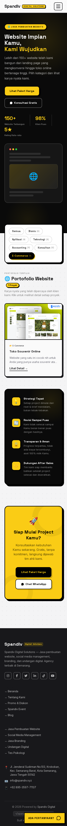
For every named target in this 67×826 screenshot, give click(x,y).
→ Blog (8, 715)
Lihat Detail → (18, 368)
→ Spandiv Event (15, 709)
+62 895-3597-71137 (23, 787)
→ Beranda (11, 691)
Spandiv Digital (46, 806)
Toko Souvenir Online (24, 351)
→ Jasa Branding (14, 740)
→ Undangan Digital (16, 746)
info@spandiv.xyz (21, 780)
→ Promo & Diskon (16, 703)
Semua (16, 231)
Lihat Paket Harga (22, 91)
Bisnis (33, 231)
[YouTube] (52, 675)
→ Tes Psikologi (14, 752)
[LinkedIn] (34, 675)
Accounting (21, 247)
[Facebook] (16, 675)
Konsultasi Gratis (25, 102)
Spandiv (24, 6)
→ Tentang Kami (14, 697)
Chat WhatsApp (35, 584)
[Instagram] (8, 675)
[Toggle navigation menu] (58, 6)
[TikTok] (43, 675)
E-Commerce (21, 255)
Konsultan (46, 247)
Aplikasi (18, 239)
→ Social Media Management (22, 735)
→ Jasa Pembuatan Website (22, 729)
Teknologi (41, 239)
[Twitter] (25, 675)
